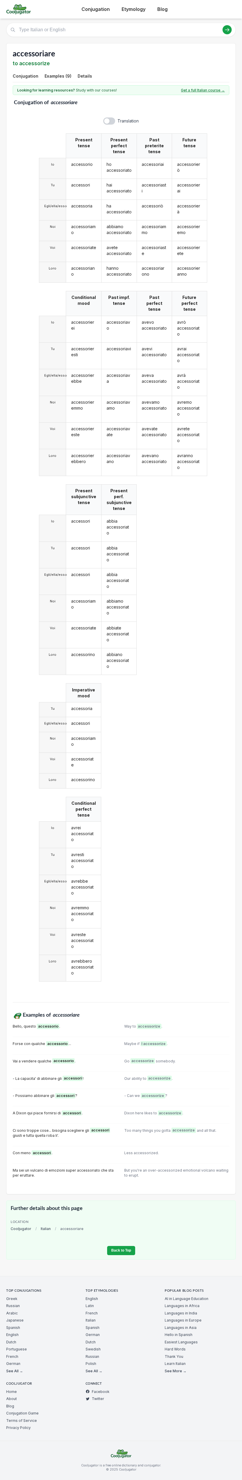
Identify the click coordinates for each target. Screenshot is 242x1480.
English (12, 1334)
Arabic (12, 1313)
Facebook (100, 1391)
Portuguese (16, 1349)
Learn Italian (175, 1363)
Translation (128, 120)
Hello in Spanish (178, 1334)
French (12, 1356)
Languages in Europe (183, 1320)
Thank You (174, 1356)
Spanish (13, 1327)
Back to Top (121, 1250)
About (11, 1398)
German (13, 1363)
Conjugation (95, 9)
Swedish (93, 1349)
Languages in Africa (182, 1306)
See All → (14, 1371)
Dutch (11, 1342)
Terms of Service (21, 1420)
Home (11, 1391)
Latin (90, 1306)
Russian (13, 1306)
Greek (11, 1298)
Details (85, 76)
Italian (46, 1228)
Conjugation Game (22, 1413)
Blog (162, 9)
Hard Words (175, 1349)
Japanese (15, 1320)
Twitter (98, 1398)
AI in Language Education (186, 1298)
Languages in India (181, 1313)
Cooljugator (21, 1228)
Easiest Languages (181, 1342)
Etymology (133, 9)
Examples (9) (58, 76)
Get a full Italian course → (203, 90)
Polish (91, 1363)
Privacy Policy (18, 1427)
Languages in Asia (181, 1327)
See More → (176, 1371)
